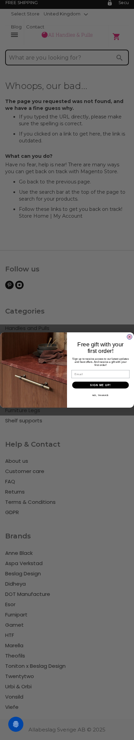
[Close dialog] (129, 337)
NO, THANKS (100, 395)
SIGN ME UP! (100, 385)
